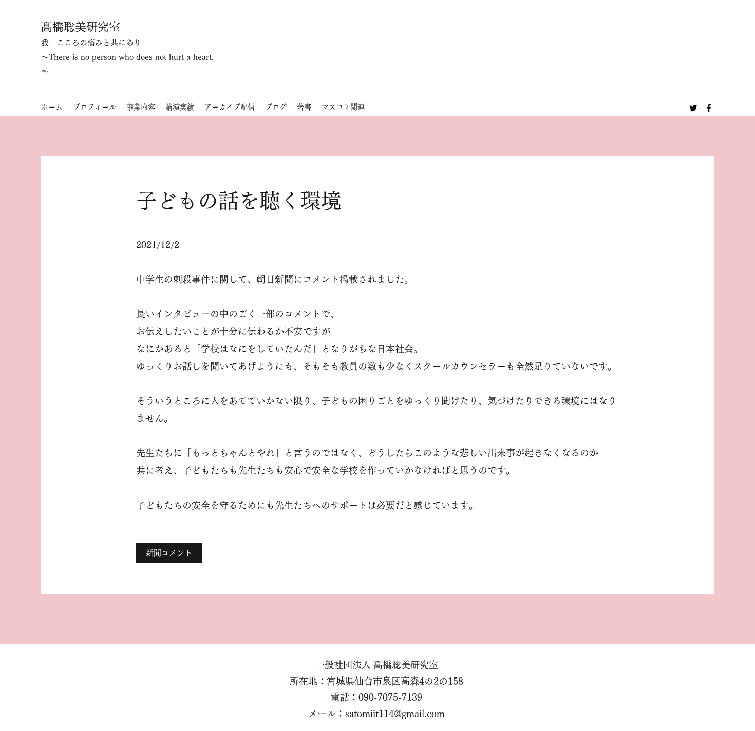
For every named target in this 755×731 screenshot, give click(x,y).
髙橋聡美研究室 (80, 26)
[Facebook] (709, 108)
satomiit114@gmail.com (395, 713)
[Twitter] (693, 108)
